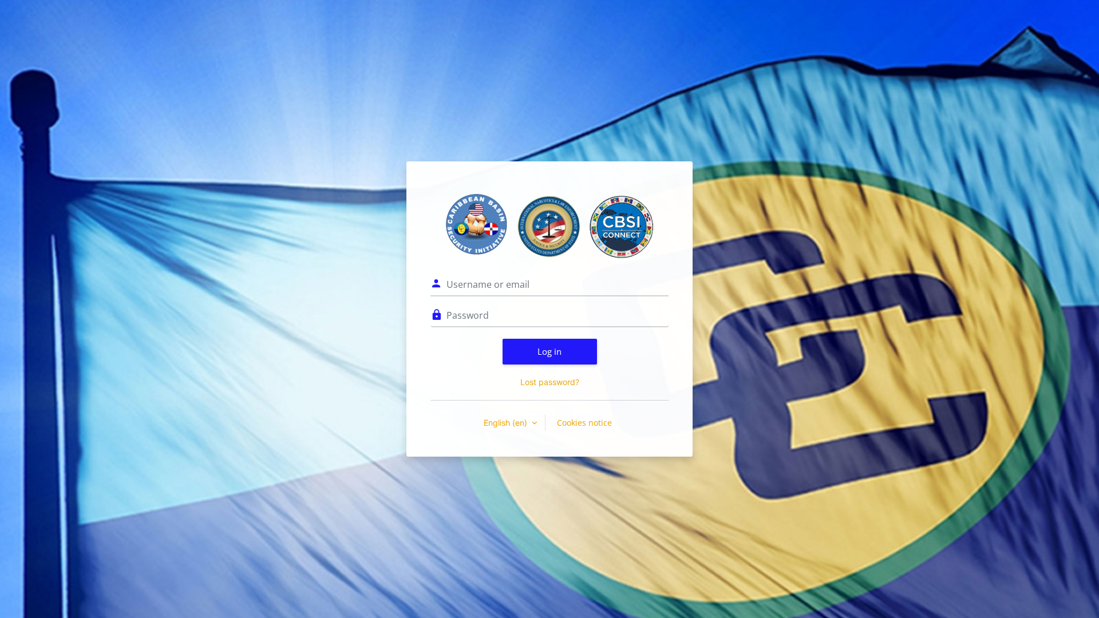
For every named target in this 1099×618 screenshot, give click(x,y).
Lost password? (549, 382)
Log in (549, 351)
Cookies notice (584, 422)
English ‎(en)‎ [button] (506, 422)
